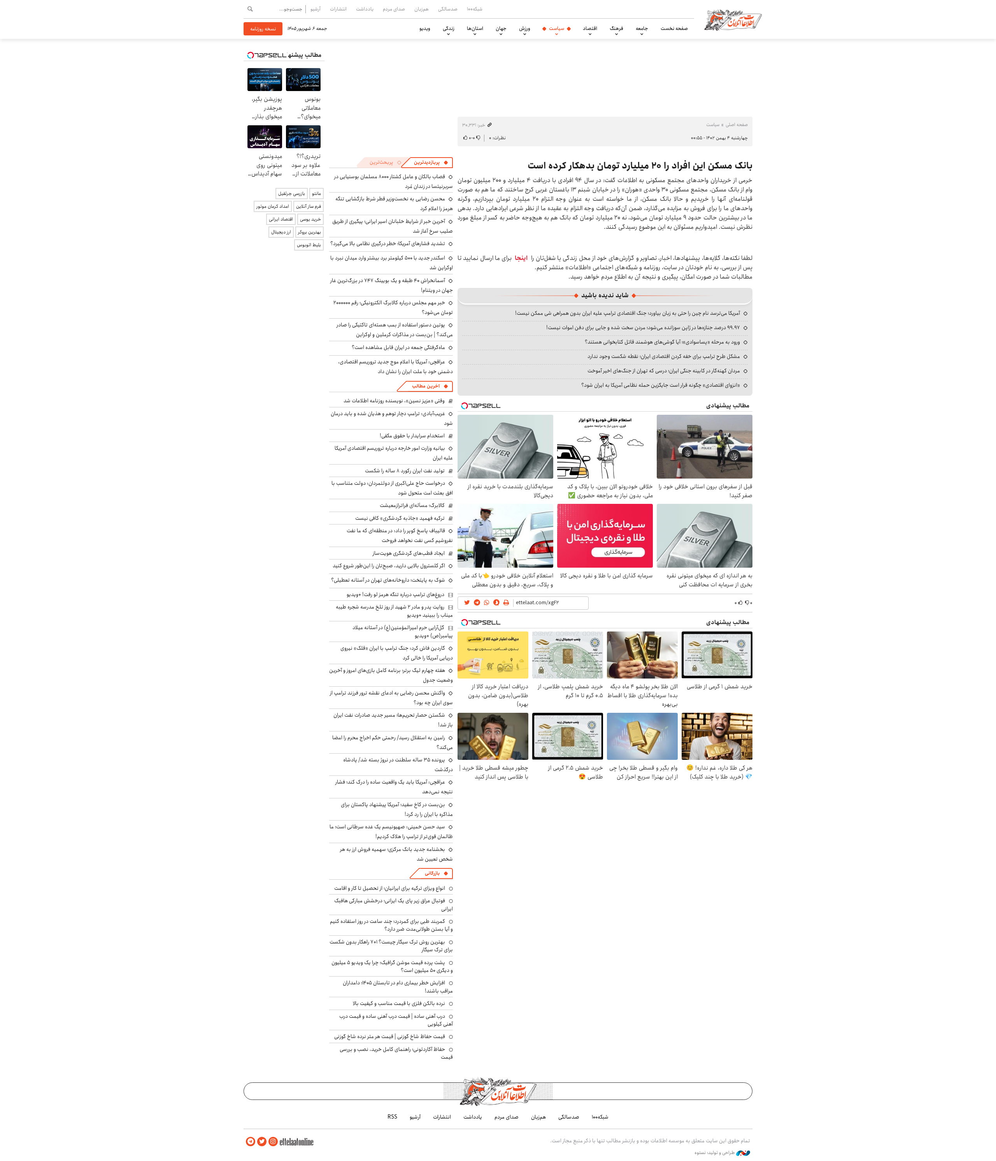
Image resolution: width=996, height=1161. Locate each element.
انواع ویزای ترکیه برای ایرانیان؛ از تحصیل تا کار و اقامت (389, 888)
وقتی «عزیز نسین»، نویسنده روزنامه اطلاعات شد (394, 400)
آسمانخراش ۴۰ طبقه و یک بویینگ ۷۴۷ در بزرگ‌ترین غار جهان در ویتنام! (391, 285)
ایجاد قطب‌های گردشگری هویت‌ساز (409, 553)
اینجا (521, 258)
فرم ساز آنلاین (308, 206)
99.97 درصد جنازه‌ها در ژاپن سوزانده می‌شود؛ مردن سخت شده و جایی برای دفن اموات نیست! (643, 327)
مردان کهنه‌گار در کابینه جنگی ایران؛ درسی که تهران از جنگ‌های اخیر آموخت (663, 371)
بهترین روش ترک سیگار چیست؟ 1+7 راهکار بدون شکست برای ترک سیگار (391, 946)
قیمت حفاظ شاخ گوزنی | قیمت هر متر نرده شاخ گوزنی (389, 1036)
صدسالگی (448, 9)
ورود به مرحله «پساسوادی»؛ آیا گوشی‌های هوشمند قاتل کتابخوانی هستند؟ (662, 342)
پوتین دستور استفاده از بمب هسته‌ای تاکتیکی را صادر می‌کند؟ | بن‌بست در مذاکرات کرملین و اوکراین (395, 330)
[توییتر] (262, 1142)
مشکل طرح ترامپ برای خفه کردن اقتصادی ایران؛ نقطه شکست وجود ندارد (663, 356)
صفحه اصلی (737, 124)
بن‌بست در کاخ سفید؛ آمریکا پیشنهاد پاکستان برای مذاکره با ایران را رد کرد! (397, 809)
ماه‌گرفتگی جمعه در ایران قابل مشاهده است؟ (398, 347)
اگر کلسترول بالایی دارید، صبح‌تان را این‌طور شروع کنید (389, 565)
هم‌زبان (421, 9)
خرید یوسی (310, 219)
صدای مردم (394, 9)
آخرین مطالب (426, 386)
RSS (392, 1117)
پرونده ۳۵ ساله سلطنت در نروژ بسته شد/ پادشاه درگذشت (398, 765)
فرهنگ (616, 28)
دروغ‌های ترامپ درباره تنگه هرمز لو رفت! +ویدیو (395, 594)
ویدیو (424, 28)
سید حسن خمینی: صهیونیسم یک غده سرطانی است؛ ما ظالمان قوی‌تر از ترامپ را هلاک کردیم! (391, 832)
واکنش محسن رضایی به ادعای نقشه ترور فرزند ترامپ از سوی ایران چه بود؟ (391, 698)
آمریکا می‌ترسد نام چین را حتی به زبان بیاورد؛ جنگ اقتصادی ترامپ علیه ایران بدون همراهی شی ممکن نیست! (627, 313)
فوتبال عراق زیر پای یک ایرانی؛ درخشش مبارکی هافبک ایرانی (393, 904)
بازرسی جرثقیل (291, 193)
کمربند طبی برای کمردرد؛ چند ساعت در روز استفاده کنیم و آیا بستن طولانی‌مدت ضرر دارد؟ (391, 925)
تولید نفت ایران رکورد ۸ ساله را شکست (405, 471)
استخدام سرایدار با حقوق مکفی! (412, 435)
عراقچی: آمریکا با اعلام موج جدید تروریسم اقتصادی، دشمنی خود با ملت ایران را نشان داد (395, 367)
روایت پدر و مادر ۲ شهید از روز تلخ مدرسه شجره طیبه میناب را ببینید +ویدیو (394, 611)
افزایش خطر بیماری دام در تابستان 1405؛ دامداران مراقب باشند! (398, 987)
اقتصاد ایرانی (281, 219)
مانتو (316, 193)
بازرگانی (432, 873)
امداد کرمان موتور (272, 206)
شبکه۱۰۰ (474, 9)
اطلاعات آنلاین (733, 19)
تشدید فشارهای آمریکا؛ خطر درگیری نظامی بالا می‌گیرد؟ (387, 243)
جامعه (642, 28)
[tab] (431, 162)
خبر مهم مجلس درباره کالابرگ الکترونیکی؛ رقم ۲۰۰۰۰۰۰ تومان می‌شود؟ (393, 307)
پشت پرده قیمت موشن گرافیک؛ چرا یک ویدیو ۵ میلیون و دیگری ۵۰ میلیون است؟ (392, 966)
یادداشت (365, 9)
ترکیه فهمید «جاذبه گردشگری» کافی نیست (400, 518)
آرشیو (315, 9)
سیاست (556, 28)
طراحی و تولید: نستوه (715, 1152)
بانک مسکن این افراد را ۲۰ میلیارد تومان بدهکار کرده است (640, 165)
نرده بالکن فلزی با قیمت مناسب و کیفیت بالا (399, 1003)
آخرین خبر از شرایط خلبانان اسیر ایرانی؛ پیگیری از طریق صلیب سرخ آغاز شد (392, 226)
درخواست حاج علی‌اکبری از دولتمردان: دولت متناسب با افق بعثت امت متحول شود (392, 488)
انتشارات (338, 9)
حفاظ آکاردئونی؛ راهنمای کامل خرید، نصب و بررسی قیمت (396, 1053)
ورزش (524, 28)
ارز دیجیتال (281, 232)
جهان (501, 28)
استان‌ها (475, 28)
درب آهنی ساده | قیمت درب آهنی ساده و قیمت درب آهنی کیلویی (396, 1020)
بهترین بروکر (309, 232)
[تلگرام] (250, 1142)
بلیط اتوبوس (309, 245)
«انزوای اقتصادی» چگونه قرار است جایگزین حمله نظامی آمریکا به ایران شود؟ (660, 385)
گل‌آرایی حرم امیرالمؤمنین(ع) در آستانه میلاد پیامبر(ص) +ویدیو (402, 631)
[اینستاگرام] (273, 1142)
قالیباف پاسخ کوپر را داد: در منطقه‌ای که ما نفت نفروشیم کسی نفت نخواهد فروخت (400, 535)
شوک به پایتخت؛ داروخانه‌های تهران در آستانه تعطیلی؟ (388, 580)
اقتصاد (590, 28)
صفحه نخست (674, 28)
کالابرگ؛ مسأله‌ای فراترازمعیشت (412, 505)
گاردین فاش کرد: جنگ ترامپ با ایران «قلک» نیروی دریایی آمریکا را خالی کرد (396, 653)
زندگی (448, 28)
